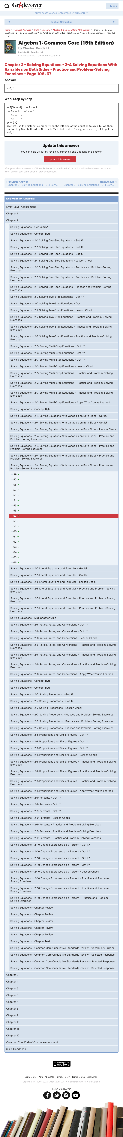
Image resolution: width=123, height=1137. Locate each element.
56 (15, 510)
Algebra (46, 30)
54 (15, 500)
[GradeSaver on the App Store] (61, 1064)
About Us (49, 1077)
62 (15, 541)
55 (15, 505)
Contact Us (30, 1077)
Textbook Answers (22, 30)
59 (15, 526)
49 (15, 474)
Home (7, 30)
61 (15, 536)
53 (15, 495)
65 (15, 557)
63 (15, 546)
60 (15, 531)
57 (15, 515)
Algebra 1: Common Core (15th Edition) (71, 30)
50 (15, 479)
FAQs (40, 1077)
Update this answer (60, 159)
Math (36, 30)
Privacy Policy (63, 1077)
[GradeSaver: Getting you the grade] (27, 6)
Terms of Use (78, 1077)
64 (15, 552)
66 (15, 562)
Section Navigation (61, 21)
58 (15, 521)
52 (15, 489)
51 (15, 484)
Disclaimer (92, 1077)
